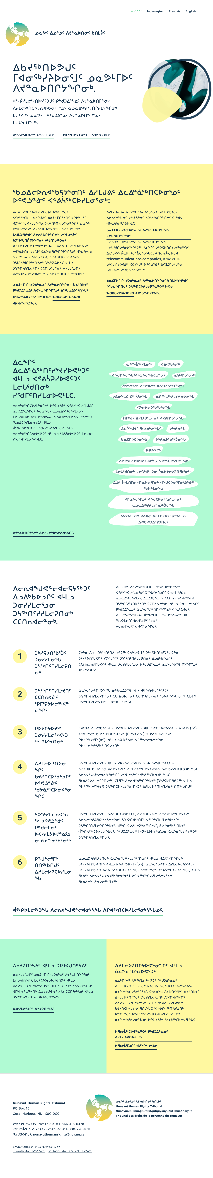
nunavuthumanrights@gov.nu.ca (59, 1134)
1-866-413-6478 (66, 296)
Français (174, 11)
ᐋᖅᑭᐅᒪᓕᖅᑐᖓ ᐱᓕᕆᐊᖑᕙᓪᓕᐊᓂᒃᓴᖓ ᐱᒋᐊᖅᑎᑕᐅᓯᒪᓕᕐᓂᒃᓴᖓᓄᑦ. (88, 910)
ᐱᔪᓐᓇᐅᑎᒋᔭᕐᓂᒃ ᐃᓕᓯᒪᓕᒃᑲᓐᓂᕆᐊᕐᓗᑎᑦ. (43, 532)
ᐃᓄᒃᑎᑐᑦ (136, 11)
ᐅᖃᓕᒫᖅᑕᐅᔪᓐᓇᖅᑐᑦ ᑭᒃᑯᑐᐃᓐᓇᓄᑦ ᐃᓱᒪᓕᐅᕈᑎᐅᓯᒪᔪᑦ (141, 1034)
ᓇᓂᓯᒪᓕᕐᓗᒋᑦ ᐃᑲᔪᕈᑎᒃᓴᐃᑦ (33, 1008)
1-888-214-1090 (120, 293)
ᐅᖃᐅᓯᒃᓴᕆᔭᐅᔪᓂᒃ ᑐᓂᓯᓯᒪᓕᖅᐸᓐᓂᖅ (70, 1151)
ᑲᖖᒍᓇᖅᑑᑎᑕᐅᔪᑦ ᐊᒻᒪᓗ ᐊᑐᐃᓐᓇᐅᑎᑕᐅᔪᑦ (37, 1146)
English (191, 11)
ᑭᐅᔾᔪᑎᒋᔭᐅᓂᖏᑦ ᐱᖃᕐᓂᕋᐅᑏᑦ (86, 134)
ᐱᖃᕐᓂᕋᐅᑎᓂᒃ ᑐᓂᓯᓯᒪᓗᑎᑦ (33, 134)
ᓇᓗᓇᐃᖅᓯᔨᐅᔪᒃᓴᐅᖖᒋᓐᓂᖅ (29, 1151)
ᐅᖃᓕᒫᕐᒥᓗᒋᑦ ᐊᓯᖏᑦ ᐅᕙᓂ (136, 1045)
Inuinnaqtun (155, 11)
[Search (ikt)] (178, 29)
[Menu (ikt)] (190, 29)
